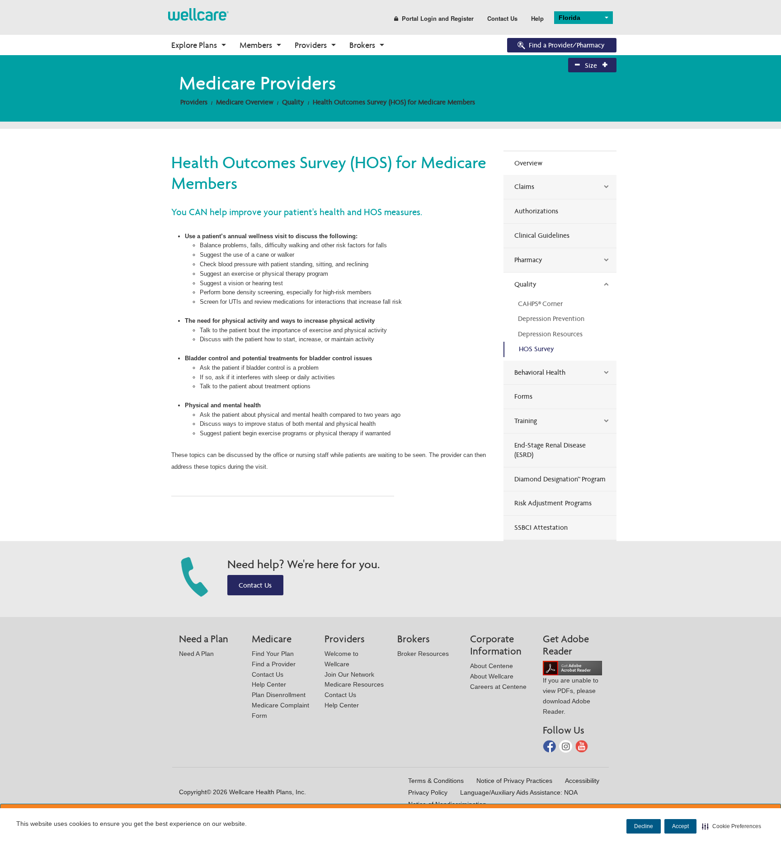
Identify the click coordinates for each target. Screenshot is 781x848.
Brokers (362, 45)
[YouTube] (581, 745)
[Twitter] (566, 745)
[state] (198, 14)
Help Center (269, 684)
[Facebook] (550, 745)
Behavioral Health (539, 372)
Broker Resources (423, 653)
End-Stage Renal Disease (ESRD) (550, 450)
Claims (524, 186)
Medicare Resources (354, 684)
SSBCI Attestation (541, 527)
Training (525, 420)
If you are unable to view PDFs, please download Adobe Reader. (570, 696)
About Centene (491, 665)
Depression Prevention (551, 318)
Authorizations (536, 211)
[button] (731, 826)
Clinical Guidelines (541, 235)
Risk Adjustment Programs (553, 503)
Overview (528, 163)
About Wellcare (491, 676)
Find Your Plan (273, 653)
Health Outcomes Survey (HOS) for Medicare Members (394, 102)
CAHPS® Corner (540, 303)
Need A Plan (196, 653)
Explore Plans (194, 45)
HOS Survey (536, 348)
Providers (311, 45)
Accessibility (582, 780)
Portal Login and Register (438, 18)
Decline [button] (643, 826)
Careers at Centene (498, 686)
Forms (523, 396)
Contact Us (502, 18)
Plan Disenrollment (279, 694)
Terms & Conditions (436, 780)
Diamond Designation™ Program (560, 479)
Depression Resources (550, 334)
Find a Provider (274, 664)
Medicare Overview (244, 102)
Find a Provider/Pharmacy (567, 45)
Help (537, 18)
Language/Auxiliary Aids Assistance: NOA (519, 792)
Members (256, 45)
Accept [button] (680, 826)
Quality (293, 102)
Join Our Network (349, 674)
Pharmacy (528, 259)
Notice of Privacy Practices (514, 780)
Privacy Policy (427, 792)
